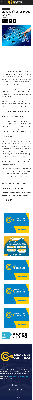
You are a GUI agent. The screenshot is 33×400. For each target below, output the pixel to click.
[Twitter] (6, 21)
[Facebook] (3, 21)
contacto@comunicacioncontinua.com (18, 376)
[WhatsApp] (10, 21)
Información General (6, 8)
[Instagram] (13, 389)
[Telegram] (14, 21)
